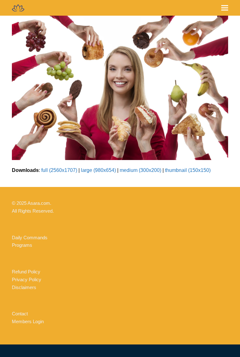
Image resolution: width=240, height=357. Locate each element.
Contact (20, 313)
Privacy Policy (26, 279)
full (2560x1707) (59, 170)
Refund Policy (26, 271)
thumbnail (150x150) (188, 170)
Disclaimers (24, 287)
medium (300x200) (140, 170)
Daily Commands (30, 237)
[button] (224, 8)
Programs (22, 245)
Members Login (28, 321)
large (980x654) (98, 170)
